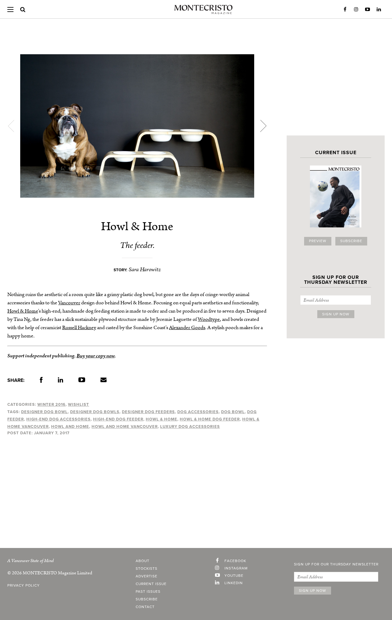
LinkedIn (379, 9)
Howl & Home (22, 311)
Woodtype (209, 319)
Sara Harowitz (145, 269)
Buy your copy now (96, 355)
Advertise (146, 576)
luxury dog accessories (190, 426)
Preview (317, 241)
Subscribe (351, 241)
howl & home (161, 419)
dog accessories (198, 411)
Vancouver (69, 302)
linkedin (233, 583)
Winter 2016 (51, 404)
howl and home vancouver (125, 426)
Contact (145, 607)
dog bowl (233, 411)
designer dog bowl (44, 411)
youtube (233, 576)
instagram (236, 568)
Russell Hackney (79, 327)
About (142, 561)
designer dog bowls (94, 411)
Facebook (345, 9)
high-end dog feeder (118, 419)
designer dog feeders (148, 411)
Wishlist (78, 404)
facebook (235, 561)
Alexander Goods (187, 327)
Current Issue (151, 584)
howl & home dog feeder (210, 419)
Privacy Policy (23, 586)
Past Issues (148, 592)
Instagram (356, 9)
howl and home (70, 426)
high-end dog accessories (58, 419)
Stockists (146, 569)
